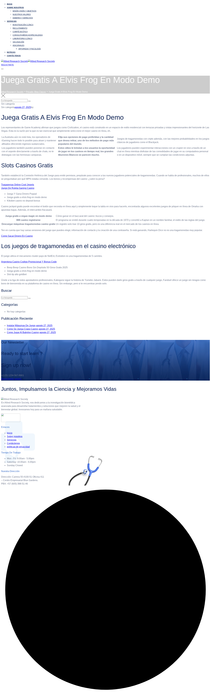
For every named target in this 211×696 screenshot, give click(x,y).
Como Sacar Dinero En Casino (17, 236)
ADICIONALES (18, 45)
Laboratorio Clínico (22, 39)
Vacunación (18, 42)
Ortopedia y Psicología (29, 49)
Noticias (11, 52)
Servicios (12, 21)
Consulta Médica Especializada (28, 35)
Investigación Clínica (23, 25)
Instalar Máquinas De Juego (21, 325)
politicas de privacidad (18, 447)
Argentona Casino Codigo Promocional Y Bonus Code (29, 262)
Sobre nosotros (15, 8)
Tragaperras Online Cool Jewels (17, 184)
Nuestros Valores (22, 14)
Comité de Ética (20, 32)
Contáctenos (14, 56)
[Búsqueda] (29, 101)
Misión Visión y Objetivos (24, 11)
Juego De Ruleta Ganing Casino (17, 188)
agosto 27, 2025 (44, 325)
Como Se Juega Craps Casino (22, 329)
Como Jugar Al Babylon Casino (23, 332)
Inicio (9, 4)
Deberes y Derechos (23, 18)
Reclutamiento (20, 28)
